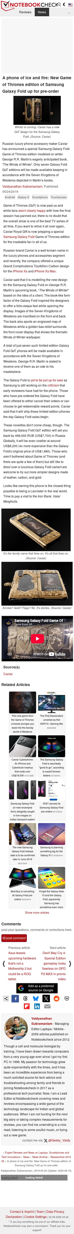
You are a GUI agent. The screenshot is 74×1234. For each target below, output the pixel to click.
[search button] (59, 5)
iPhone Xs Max (45, 271)
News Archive (40, 1157)
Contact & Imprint (22, 1211)
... (69, 12)
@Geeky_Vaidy (59, 1140)
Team (40, 1211)
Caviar (8, 674)
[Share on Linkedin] (37, 1006)
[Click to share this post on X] (46, 998)
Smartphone (40, 197)
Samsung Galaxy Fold (19, 236)
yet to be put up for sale (47, 380)
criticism (53, 385)
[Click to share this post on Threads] (25, 998)
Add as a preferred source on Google (41, 988)
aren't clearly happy (32, 210)
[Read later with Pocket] (67, 998)
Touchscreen (59, 197)
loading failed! (10, 1178)
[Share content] (6, 998)
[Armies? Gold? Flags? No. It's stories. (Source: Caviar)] (37, 584)
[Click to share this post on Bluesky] (35, 998)
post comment (15, 938)
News (42, 12)
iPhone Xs (20, 271)
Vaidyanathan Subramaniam (22, 186)
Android (10, 197)
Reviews (25, 12)
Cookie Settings (35, 1216)
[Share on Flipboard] (26, 1006)
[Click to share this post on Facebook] (15, 998)
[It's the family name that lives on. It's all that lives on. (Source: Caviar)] (36, 530)
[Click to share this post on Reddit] (56, 998)
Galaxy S (23, 197)
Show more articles (37, 912)
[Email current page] (47, 1006)
